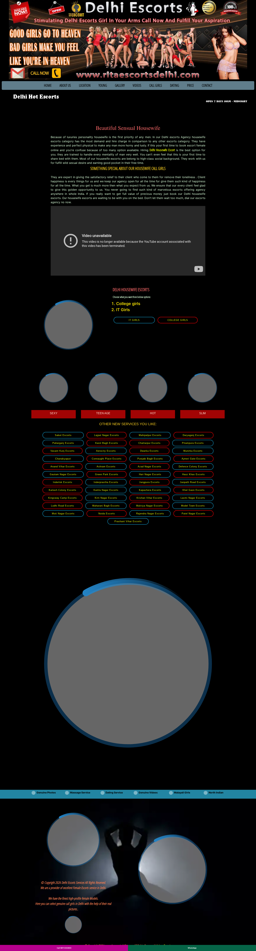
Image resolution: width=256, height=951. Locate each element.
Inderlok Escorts (62, 482)
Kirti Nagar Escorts (106, 498)
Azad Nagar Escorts (149, 466)
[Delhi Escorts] (36, 97)
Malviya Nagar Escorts (149, 505)
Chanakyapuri (63, 458)
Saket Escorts (63, 435)
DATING (174, 85)
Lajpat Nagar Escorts (106, 435)
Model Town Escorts (193, 505)
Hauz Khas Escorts (193, 474)
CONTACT (207, 85)
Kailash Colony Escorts (62, 490)
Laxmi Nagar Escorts (193, 498)
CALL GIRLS (155, 85)
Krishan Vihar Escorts (149, 498)
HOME (48, 85)
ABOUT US (65, 85)
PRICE (190, 85)
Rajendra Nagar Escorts (150, 513)
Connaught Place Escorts (107, 458)
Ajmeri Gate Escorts (193, 458)
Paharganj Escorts (63, 443)
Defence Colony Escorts (193, 466)
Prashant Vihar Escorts (128, 521)
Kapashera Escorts (150, 490)
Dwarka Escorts (149, 451)
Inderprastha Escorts (106, 482)
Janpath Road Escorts (193, 482)
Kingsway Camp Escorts (62, 498)
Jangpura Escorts (149, 482)
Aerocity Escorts (106, 451)
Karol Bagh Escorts (106, 443)
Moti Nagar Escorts (63, 513)
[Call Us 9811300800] (227, 96)
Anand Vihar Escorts (63, 466)
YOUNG (103, 85)
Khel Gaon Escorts (194, 490)
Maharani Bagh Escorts (106, 505)
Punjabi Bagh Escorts (150, 458)
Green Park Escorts (106, 474)
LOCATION (85, 85)
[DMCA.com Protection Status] (73, 924)
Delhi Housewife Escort (162, 150)
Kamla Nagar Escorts (106, 490)
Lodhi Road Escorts (62, 505)
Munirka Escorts (193, 451)
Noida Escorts (106, 513)
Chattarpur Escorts (149, 443)
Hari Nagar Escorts (150, 474)
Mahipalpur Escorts (150, 435)
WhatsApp (192, 948)
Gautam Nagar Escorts (63, 474)
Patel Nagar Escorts (193, 513)
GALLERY (120, 85)
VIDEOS (137, 85)
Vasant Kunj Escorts (63, 451)
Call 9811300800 (64, 948)
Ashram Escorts (106, 466)
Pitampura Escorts (193, 443)
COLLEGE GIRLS (178, 320)
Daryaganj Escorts (193, 435)
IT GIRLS (134, 320)
